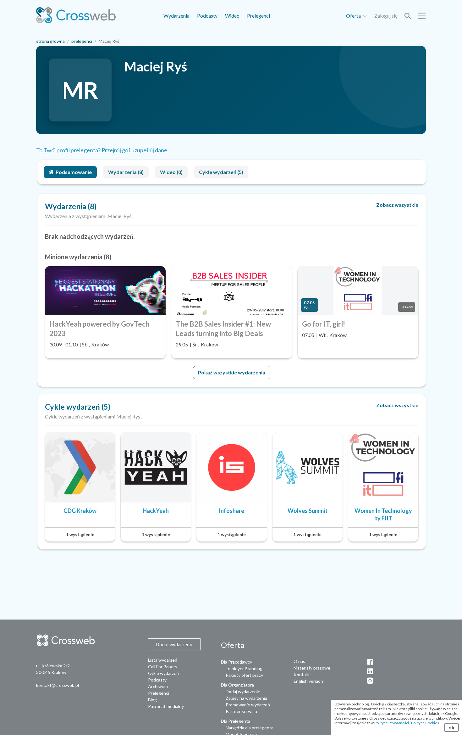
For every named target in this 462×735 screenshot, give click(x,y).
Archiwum (158, 686)
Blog (152, 699)
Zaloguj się (386, 16)
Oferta (354, 16)
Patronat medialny (166, 706)
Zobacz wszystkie (397, 205)
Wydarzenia (176, 16)
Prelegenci (258, 16)
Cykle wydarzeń (163, 673)
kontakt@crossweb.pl (57, 685)
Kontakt (302, 674)
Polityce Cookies (425, 723)
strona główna (50, 41)
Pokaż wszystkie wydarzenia (231, 372)
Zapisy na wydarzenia (246, 698)
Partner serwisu (241, 711)
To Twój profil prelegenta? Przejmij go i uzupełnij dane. (102, 150)
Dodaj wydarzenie (243, 691)
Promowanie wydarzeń (248, 704)
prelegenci (81, 41)
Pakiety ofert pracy (244, 675)
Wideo (232, 16)
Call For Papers (162, 666)
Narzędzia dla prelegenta (249, 727)
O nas (299, 661)
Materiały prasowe (312, 667)
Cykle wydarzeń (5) (221, 172)
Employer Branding (244, 668)
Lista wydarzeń (162, 660)
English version (308, 681)
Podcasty (207, 16)
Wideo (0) (171, 172)
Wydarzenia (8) (126, 172)
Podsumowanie (74, 172)
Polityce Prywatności (391, 723)
